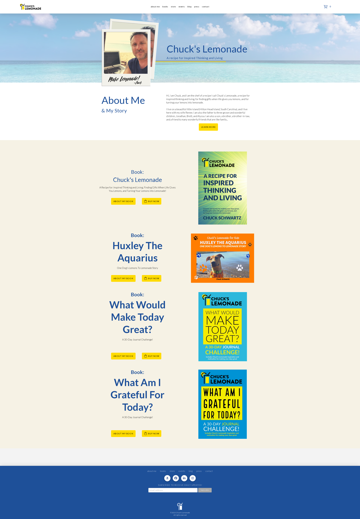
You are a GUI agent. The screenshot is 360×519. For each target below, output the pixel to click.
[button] (327, 6)
